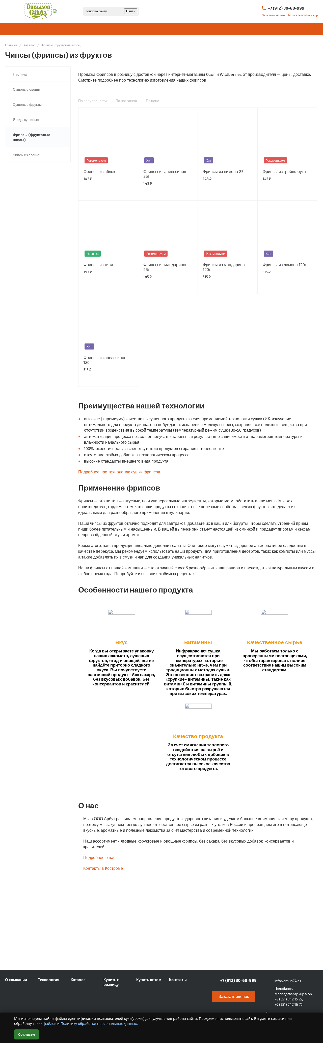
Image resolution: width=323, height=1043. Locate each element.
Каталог (78, 979)
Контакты (178, 979)
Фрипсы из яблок (99, 171)
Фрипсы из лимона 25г (224, 171)
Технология (48, 979)
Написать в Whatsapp (302, 15)
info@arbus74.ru (288, 981)
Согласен (26, 1034)
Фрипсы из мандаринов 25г (165, 267)
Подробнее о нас (99, 857)
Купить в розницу (111, 982)
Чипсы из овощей (27, 155)
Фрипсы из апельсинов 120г (105, 360)
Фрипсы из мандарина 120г (224, 267)
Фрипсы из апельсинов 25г (164, 174)
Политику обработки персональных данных (99, 1023)
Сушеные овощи (26, 89)
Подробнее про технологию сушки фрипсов (119, 471)
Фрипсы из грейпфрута (284, 171)
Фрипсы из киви (98, 264)
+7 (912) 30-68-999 (286, 8)
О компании (16, 979)
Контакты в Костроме (103, 868)
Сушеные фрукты (27, 104)
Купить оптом (148, 979)
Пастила (20, 74)
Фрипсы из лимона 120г (284, 264)
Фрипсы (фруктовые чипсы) (31, 137)
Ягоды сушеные (26, 119)
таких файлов (44, 1023)
